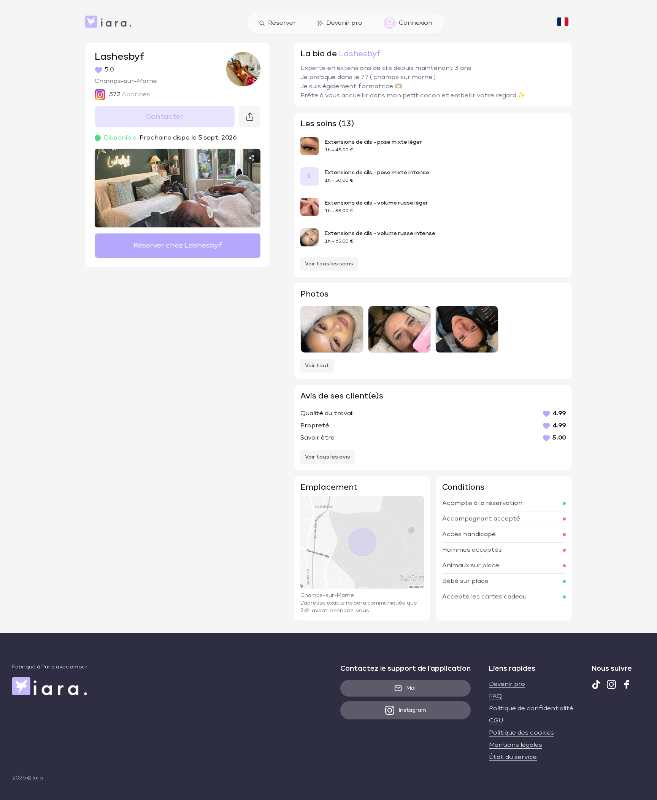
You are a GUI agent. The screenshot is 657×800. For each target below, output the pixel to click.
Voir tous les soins (329, 264)
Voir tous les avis (327, 457)
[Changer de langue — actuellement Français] (563, 23)
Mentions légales (515, 745)
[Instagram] (611, 684)
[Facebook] (626, 684)
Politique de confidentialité (531, 709)
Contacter (164, 116)
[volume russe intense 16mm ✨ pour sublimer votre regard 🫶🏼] (331, 329)
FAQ (495, 697)
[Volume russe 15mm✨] (399, 329)
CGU (496, 721)
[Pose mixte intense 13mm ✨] (466, 329)
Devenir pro (344, 23)
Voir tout (317, 365)
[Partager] (251, 158)
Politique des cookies (521, 733)
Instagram (412, 710)
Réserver (282, 23)
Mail (411, 688)
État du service (513, 757)
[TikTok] (596, 684)
